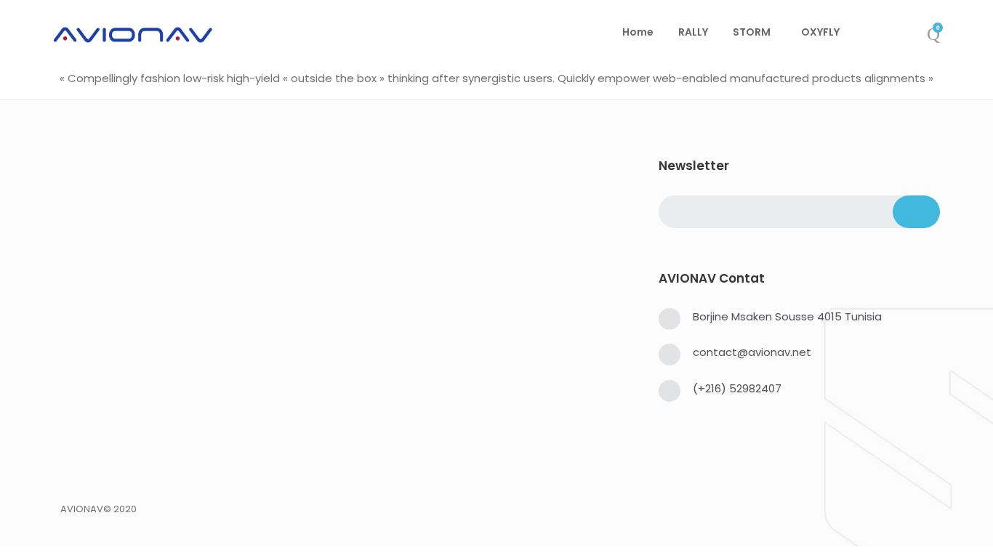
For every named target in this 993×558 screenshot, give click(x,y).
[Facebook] (64, 486)
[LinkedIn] (111, 486)
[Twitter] (88, 486)
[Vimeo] (157, 486)
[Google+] (134, 486)
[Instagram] (181, 486)
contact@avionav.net (752, 352)
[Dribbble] (204, 486)
